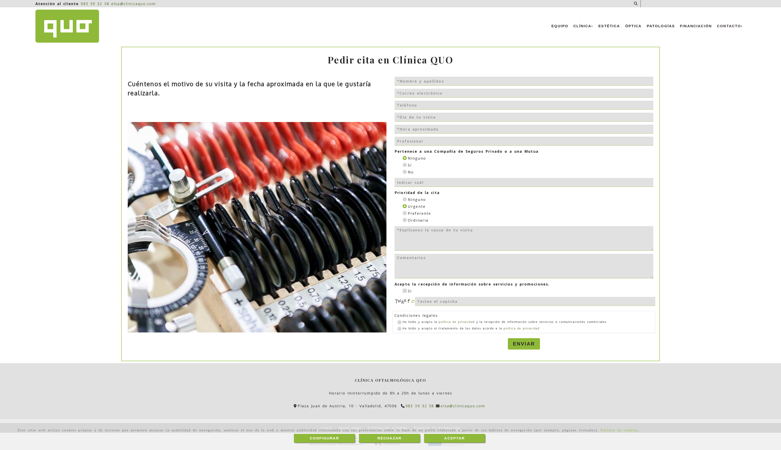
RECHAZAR (389, 438)
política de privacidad (456, 322)
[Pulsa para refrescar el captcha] (412, 301)
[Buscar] (635, 3)
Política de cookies (619, 430)
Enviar (524, 343)
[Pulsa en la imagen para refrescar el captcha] (403, 301)
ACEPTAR (454, 438)
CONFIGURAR (324, 438)
